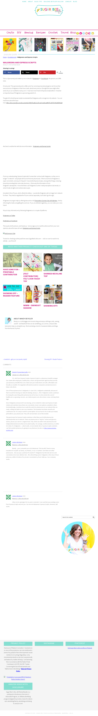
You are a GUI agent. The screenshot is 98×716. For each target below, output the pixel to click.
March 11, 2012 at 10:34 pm (20, 498)
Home (5, 57)
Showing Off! (51, 305)
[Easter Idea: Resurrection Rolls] (88, 44)
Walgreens (36, 78)
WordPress (65, 713)
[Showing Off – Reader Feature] (12, 288)
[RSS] (89, 32)
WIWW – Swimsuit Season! (32, 306)
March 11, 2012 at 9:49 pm (20, 445)
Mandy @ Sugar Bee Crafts (20, 372)
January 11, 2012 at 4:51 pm (20, 375)
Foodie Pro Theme (41, 713)
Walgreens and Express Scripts (42, 146)
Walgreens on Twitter (9, 215)
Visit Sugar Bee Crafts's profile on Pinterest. (80, 648)
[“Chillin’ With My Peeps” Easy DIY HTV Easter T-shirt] (25, 44)
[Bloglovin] (91, 32)
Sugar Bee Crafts (49, 12)
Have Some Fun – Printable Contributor (11, 272)
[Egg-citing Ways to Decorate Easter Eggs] (72, 44)
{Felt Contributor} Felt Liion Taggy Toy (31, 277)
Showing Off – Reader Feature (11, 294)
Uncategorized (12, 57)
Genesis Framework (55, 713)
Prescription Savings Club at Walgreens (46, 201)
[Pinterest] (83, 32)
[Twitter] (80, 32)
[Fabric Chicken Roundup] (56, 44)
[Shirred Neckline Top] (53, 262)
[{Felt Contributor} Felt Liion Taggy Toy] (32, 262)
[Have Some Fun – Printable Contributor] (12, 260)
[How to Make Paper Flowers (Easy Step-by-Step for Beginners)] (9, 44)
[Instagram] (86, 32)
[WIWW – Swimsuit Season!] (32, 294)
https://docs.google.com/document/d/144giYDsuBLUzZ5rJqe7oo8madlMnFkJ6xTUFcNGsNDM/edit (34, 103)
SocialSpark (44, 78)
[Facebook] (77, 32)
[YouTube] (92, 32)
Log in (71, 713)
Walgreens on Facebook (10, 221)
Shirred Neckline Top (53, 274)
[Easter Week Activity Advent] (41, 44)
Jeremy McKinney (17, 442)
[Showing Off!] (53, 294)
